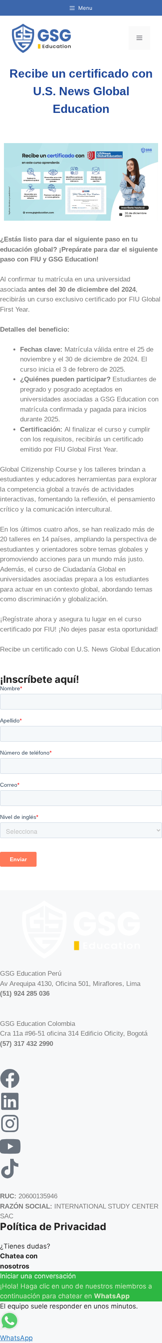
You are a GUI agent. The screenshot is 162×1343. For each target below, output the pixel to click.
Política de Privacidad (53, 1226)
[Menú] (139, 38)
